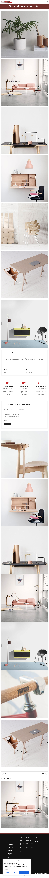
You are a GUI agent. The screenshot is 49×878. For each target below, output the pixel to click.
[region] (17, 867)
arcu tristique (16, 418)
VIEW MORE (7, 424)
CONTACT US (16, 424)
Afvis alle (15, 872)
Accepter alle (24, 872)
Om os (36, 842)
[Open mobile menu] (47, 2)
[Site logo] (6, 1)
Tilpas (7, 872)
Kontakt (36, 844)
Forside (36, 839)
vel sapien (8, 407)
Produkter (37, 841)
